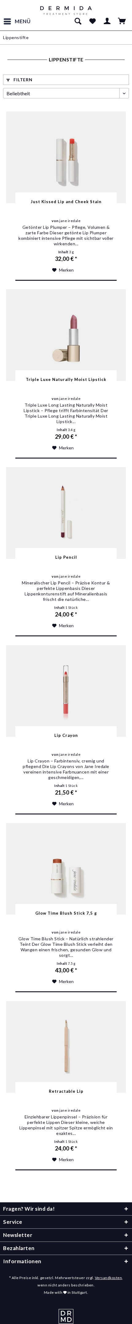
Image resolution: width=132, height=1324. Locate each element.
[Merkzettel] (92, 21)
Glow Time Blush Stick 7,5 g (66, 913)
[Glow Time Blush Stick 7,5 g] (66, 869)
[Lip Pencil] (66, 513)
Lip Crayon (66, 735)
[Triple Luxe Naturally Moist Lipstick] (66, 335)
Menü (23, 21)
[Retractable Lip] (66, 1047)
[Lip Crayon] (66, 691)
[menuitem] (17, 21)
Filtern (23, 79)
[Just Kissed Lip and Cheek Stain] (66, 157)
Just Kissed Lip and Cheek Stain (66, 201)
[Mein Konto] (107, 21)
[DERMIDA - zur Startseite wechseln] (66, 11)
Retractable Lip (66, 1091)
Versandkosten (108, 1277)
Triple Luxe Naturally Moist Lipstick (66, 379)
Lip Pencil (66, 557)
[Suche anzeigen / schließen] (78, 21)
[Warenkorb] (122, 21)
